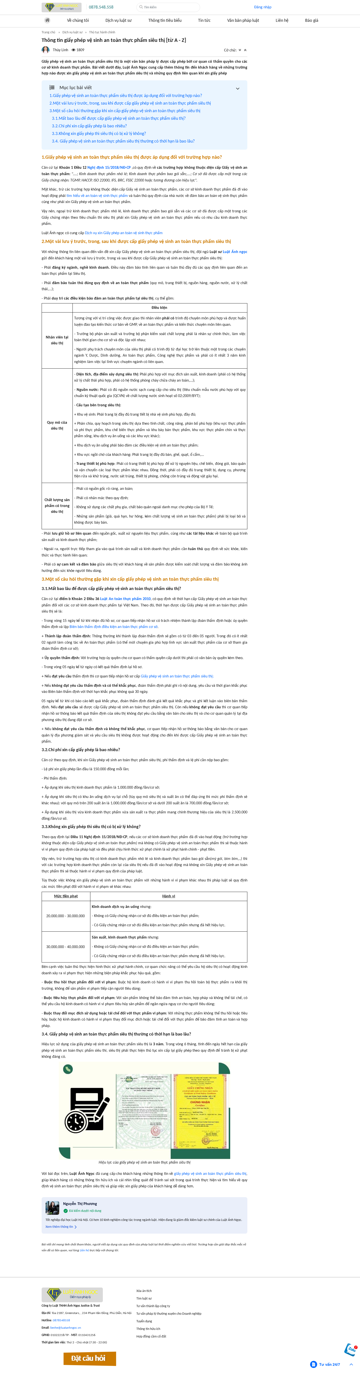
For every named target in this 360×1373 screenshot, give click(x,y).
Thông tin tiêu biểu (164, 20)
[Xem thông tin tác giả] (63, 50)
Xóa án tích (144, 1291)
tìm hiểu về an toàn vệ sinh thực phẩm (97, 196)
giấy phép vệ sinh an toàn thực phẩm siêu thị (210, 1174)
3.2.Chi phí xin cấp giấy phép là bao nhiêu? (89, 126)
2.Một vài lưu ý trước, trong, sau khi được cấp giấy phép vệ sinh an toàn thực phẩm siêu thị (130, 103)
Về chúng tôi (78, 20)
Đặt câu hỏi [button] (89, 1359)
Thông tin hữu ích (148, 1329)
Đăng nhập (262, 7)
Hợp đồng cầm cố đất (151, 1336)
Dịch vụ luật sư (119, 20)
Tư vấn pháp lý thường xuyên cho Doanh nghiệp (168, 1314)
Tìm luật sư (144, 1299)
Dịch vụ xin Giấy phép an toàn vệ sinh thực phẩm (124, 233)
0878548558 (61, 1320)
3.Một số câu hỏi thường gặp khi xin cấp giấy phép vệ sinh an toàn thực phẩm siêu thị (124, 111)
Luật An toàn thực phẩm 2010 (125, 599)
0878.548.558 (101, 7)
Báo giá (311, 20)
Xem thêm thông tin (59, 1227)
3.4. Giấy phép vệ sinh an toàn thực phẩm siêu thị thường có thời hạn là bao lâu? (123, 141)
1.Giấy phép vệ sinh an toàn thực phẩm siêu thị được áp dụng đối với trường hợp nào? (125, 96)
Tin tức (204, 20)
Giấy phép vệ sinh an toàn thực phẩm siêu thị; (177, 676)
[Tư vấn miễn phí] (332, 1364)
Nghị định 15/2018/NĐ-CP (109, 168)
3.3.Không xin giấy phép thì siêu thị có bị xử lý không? (99, 134)
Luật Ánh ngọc (235, 252)
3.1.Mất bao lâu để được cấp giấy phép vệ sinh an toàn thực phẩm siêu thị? (119, 118)
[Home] (62, 7)
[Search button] (141, 7)
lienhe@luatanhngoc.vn (65, 1327)
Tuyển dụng (144, 1321)
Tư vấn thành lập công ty (153, 1306)
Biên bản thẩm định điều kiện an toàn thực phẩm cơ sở (113, 627)
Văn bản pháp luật (243, 20)
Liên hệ (282, 20)
